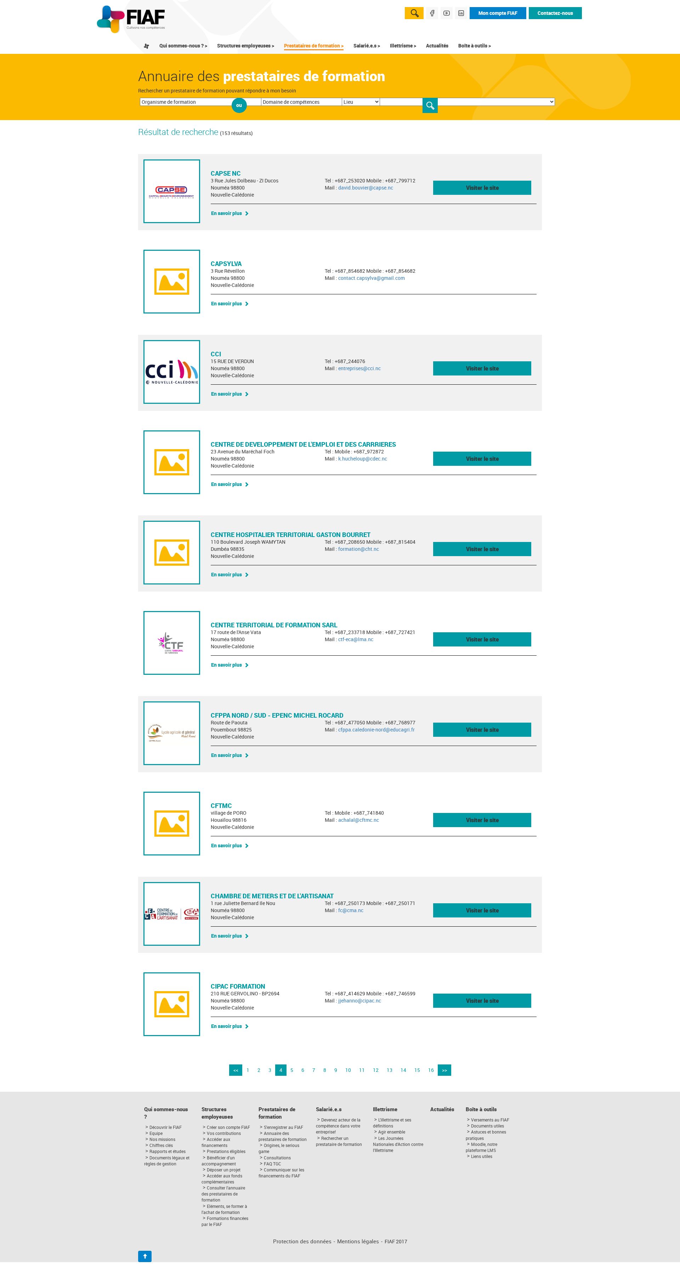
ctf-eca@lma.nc (355, 639)
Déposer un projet (223, 1169)
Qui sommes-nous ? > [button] (183, 45)
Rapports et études (167, 1151)
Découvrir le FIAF (165, 1127)
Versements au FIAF (490, 1120)
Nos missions (162, 1139)
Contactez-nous (555, 13)
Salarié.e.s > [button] (366, 45)
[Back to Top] (145, 1256)
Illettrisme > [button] (403, 45)
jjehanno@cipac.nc (359, 1000)
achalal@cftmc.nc (358, 819)
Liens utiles (481, 1156)
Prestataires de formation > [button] (314, 45)
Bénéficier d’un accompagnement (219, 1160)
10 (348, 1070)
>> (444, 1070)
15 (417, 1070)
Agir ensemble (391, 1132)
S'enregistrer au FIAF (283, 1127)
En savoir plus (226, 213)
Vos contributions (224, 1133)
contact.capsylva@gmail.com (371, 278)
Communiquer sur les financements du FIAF (281, 1173)
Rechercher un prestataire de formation (339, 1141)
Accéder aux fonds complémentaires (222, 1179)
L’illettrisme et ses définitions (392, 1123)
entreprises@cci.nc (359, 368)
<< (235, 1070)
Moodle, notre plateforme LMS (481, 1147)
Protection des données (302, 1241)
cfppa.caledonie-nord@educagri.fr (376, 729)
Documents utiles (487, 1126)
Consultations (277, 1157)
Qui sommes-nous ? (166, 1113)
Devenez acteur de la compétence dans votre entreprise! (338, 1126)
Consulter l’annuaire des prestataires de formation (223, 1194)
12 (376, 1070)
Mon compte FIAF (497, 13)
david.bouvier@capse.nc (365, 187)
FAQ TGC (272, 1163)
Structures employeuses (217, 1113)
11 (362, 1070)
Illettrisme (385, 1109)
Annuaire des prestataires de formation (283, 1136)
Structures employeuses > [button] (245, 45)
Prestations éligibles (226, 1151)
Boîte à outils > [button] (474, 45)
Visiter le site (482, 188)
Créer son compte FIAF (228, 1127)
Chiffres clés (161, 1145)
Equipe (156, 1133)
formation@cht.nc (358, 549)
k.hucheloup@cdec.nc (362, 458)
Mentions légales (358, 1241)
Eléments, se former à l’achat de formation (224, 1209)
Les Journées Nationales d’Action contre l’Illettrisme (398, 1144)
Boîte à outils (481, 1109)
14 (403, 1070)
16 (431, 1070)
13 (389, 1070)
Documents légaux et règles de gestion (166, 1160)
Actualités (437, 45)
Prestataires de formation (277, 1113)
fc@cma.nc (350, 910)
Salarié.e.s (329, 1109)
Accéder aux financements (216, 1142)
